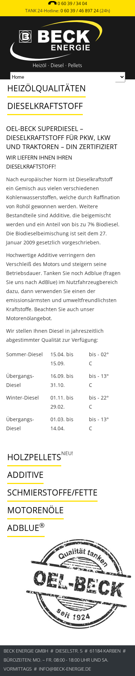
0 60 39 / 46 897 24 (79, 11)
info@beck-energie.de (65, 669)
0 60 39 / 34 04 (72, 3)
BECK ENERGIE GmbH (26, 650)
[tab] (60, 81)
